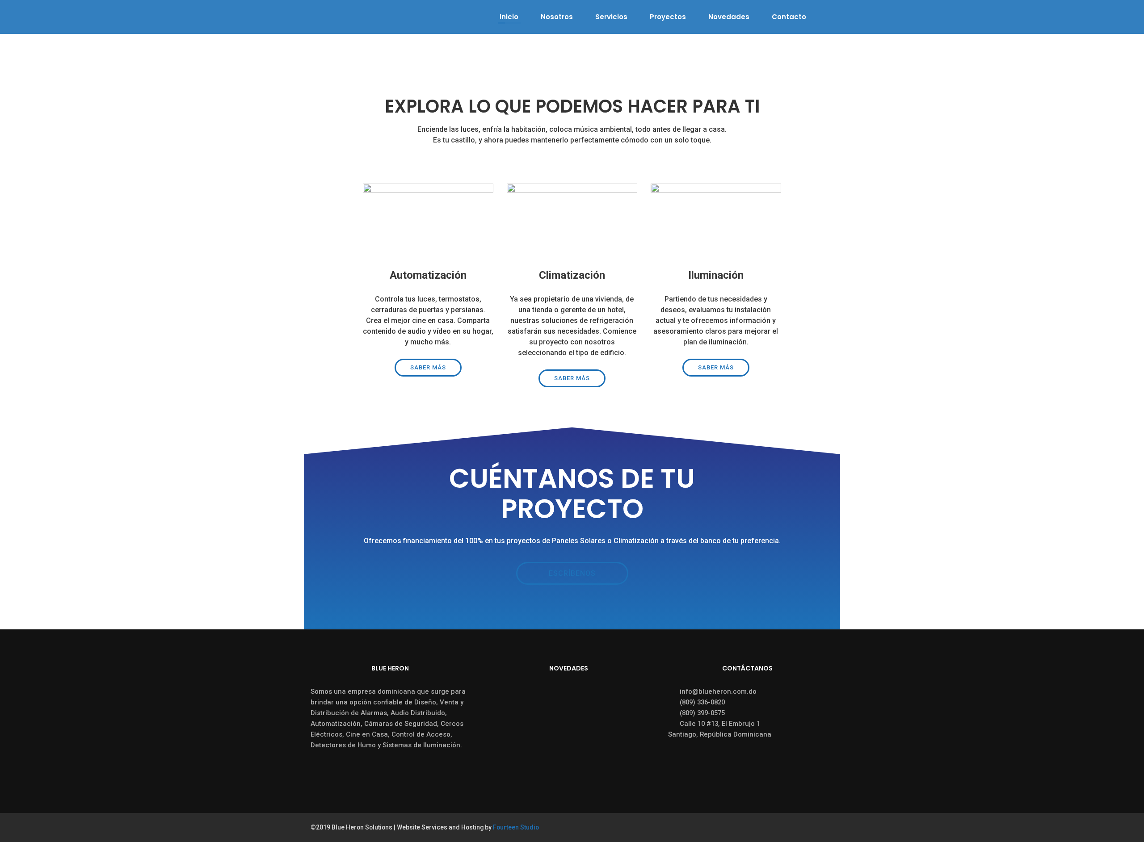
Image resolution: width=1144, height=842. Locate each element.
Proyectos (668, 16)
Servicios (611, 16)
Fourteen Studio (516, 827)
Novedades (728, 16)
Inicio (509, 16)
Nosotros (557, 16)
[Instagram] (828, 827)
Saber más (428, 367)
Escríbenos (572, 573)
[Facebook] (812, 827)
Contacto (789, 16)
